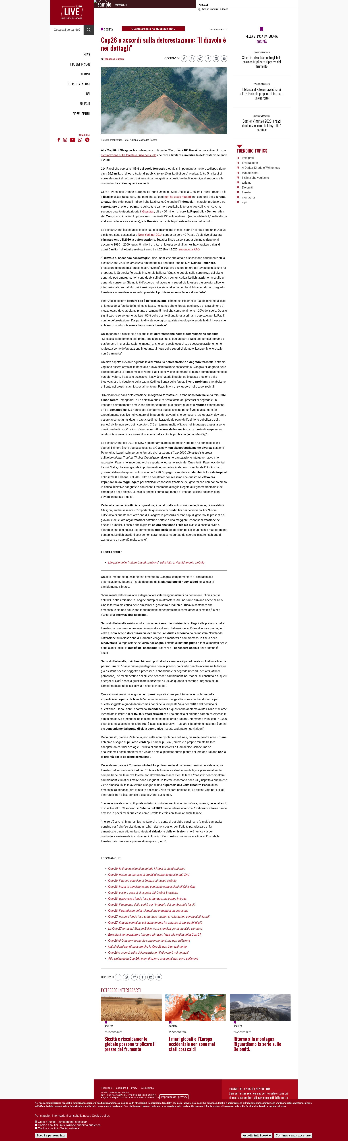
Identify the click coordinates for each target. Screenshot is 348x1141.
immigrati (248, 157)
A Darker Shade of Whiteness (261, 167)
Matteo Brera (250, 172)
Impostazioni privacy (174, 1097)
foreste (246, 192)
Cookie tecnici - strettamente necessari (63, 1121)
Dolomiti (247, 187)
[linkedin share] (216, 58)
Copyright (121, 1088)
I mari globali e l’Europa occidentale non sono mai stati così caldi (192, 1043)
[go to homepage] (72, 12)
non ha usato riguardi (178, 196)
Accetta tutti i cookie (257, 1135)
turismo (246, 182)
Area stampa (147, 1088)
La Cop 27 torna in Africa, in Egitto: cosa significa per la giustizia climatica (155, 928)
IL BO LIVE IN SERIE (80, 64)
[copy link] (184, 58)
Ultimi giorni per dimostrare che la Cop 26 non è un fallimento (147, 946)
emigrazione (250, 162)
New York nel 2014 (150, 234)
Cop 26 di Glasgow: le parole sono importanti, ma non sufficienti (149, 940)
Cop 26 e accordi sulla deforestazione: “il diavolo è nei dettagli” (148, 952)
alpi (244, 202)
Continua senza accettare (293, 1135)
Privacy (133, 1088)
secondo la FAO (189, 249)
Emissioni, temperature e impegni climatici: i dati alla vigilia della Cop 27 (154, 934)
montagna (248, 197)
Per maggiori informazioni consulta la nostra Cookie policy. (72, 1115)
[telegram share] (200, 58)
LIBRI (87, 94)
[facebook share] (208, 58)
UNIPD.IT (85, 103)
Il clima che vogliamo (255, 177)
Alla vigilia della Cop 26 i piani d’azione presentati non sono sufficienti (153, 958)
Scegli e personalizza (50, 1135)
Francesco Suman (113, 59)
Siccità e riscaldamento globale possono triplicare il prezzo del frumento (130, 1043)
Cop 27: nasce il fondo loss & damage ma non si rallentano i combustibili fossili (159, 916)
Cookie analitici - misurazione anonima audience (69, 1125)
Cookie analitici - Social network (58, 1128)
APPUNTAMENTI (81, 113)
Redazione (106, 1088)
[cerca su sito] (89, 30)
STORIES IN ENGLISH (79, 84)
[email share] (224, 58)
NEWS (87, 54)
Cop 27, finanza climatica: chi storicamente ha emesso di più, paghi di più (155, 922)
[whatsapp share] (192, 58)
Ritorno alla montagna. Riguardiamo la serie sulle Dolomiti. (257, 1043)
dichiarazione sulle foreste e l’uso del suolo (128, 155)
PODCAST (85, 74)
